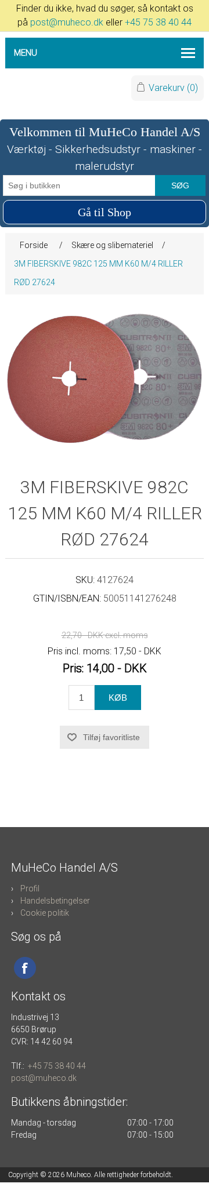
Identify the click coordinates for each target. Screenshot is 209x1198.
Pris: (73, 668)
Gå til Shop (104, 212)
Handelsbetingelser (55, 900)
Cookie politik (44, 912)
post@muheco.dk (66, 22)
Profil (29, 888)
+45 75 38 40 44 (158, 22)
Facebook (25, 968)
